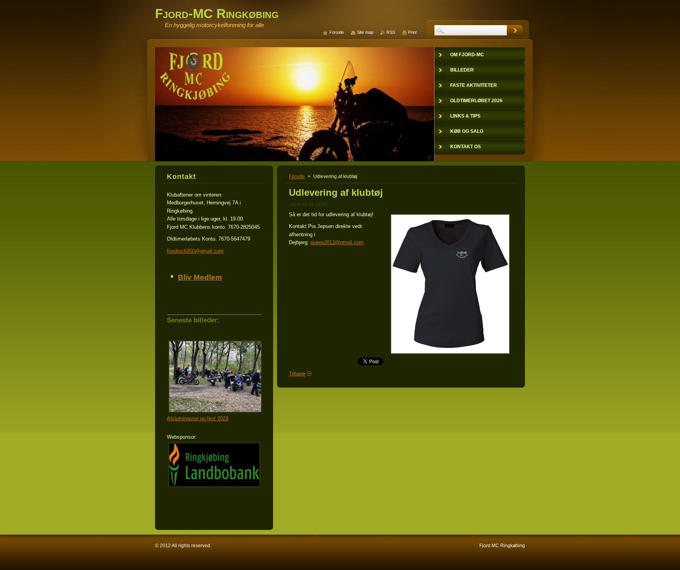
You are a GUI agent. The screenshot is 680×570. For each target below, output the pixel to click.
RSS (390, 32)
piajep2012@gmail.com (337, 242)
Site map (365, 32)
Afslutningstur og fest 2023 (197, 418)
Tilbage (297, 374)
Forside (297, 176)
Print (412, 32)
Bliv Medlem (200, 277)
